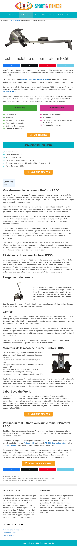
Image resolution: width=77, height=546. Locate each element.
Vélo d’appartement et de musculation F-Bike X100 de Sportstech (25, 480)
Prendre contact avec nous (13, 530)
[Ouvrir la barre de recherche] (67, 15)
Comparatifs (13, 15)
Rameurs (18, 20)
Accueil (12, 20)
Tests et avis (25, 15)
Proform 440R (29, 443)
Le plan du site (8, 536)
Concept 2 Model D (10, 445)
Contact (60, 15)
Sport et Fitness (28, 543)
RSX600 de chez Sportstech (55, 443)
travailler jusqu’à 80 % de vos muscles (34, 80)
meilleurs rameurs (9, 92)
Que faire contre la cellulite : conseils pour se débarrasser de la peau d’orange (29, 478)
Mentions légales (9, 533)
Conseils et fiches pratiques (44, 15)
